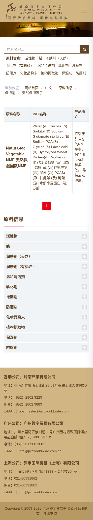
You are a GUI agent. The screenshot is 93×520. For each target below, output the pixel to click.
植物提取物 (49, 73)
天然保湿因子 (32, 93)
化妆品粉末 (28, 73)
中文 (48, 88)
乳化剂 (63, 66)
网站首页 (31, 88)
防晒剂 (11, 73)
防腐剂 (81, 73)
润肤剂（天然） (58, 58)
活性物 (30, 58)
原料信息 (65, 88)
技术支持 (50, 514)
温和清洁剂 (46, 66)
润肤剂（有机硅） (20, 66)
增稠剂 (77, 66)
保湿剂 (67, 73)
